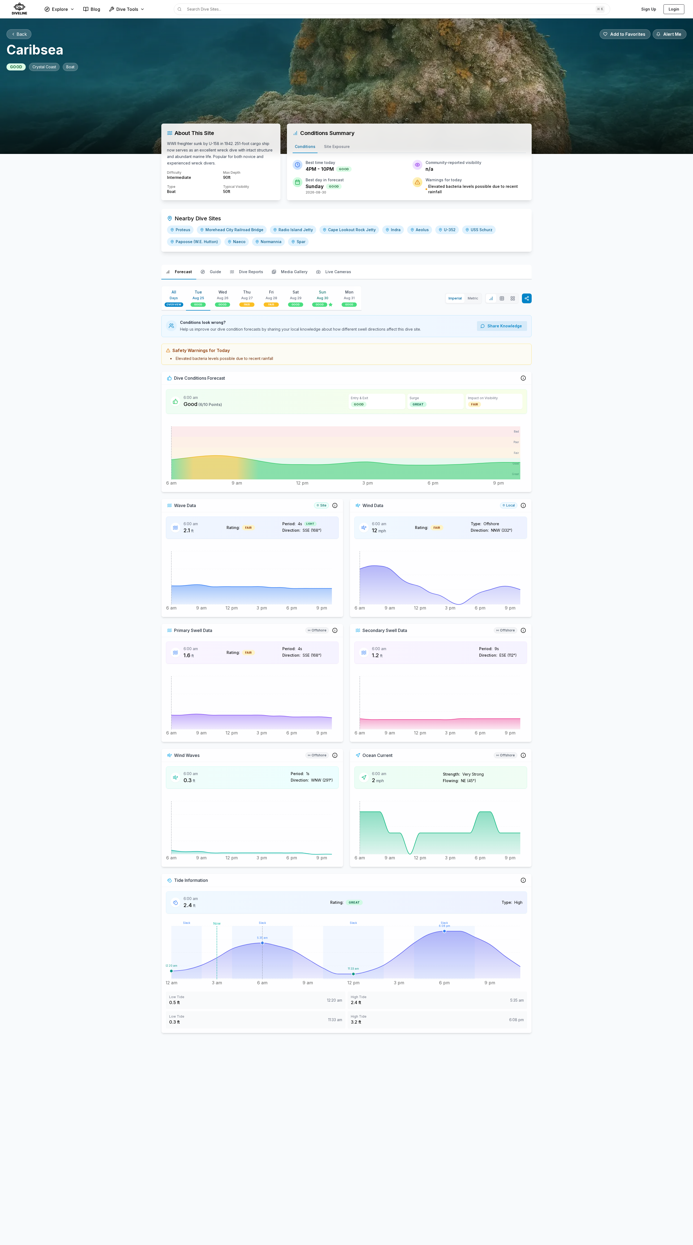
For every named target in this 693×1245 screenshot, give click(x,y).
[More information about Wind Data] (523, 505)
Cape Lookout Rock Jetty (352, 229)
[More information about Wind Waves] (335, 755)
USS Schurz (481, 229)
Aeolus (422, 229)
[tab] (305, 147)
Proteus (183, 229)
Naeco (239, 241)
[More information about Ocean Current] (523, 755)
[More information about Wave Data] (335, 505)
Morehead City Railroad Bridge (234, 229)
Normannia (271, 241)
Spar (301, 241)
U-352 (450, 229)
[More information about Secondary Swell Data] (523, 630)
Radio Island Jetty (296, 229)
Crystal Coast (44, 66)
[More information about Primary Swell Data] (335, 630)
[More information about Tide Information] (523, 880)
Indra (396, 229)
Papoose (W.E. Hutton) (197, 241)
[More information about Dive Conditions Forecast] (523, 378)
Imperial (455, 298)
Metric (473, 298)
